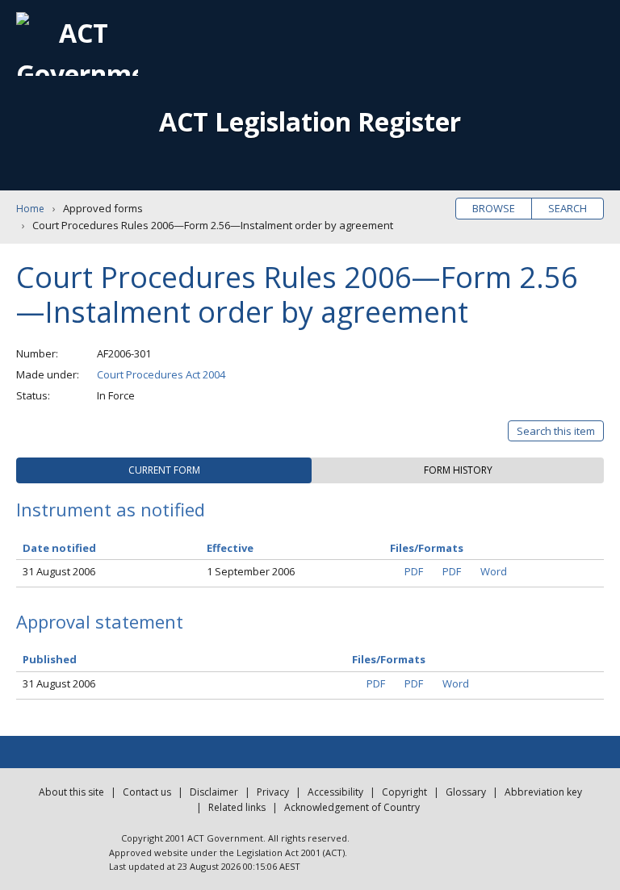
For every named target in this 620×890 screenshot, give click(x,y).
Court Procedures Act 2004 (161, 374)
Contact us (147, 792)
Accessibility (335, 792)
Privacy (273, 792)
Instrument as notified (110, 509)
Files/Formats (388, 659)
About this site (71, 792)
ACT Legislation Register (310, 121)
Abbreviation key (543, 792)
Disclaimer (214, 792)
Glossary (466, 792)
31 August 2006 (59, 571)
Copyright (404, 792)
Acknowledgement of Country (352, 807)
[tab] (164, 470)
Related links (237, 807)
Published (50, 659)
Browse (493, 208)
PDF (413, 571)
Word (493, 571)
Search (567, 208)
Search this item (556, 431)
